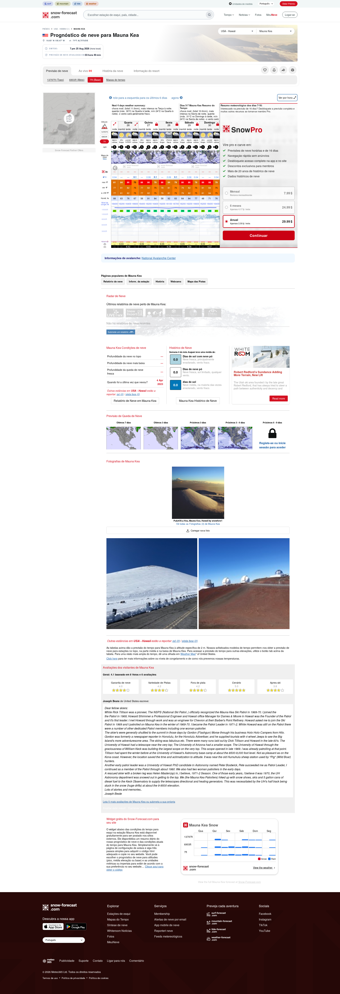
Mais (105, 159)
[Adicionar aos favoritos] (265, 70)
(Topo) (55, 79)
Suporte (84, 961)
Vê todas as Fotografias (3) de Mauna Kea (198, 523)
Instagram (265, 919)
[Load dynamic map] (69, 118)
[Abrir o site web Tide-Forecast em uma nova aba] (77, 3)
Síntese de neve (117, 925)
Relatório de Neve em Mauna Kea (135, 401)
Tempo (228, 14)
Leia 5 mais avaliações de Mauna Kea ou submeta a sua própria (139, 801)
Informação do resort (146, 71)
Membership (162, 914)
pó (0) (120, 394)
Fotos (258, 14)
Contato (98, 961)
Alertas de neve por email (170, 919)
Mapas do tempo (115, 79)
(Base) (95, 79)
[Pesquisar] (209, 14)
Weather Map (188, 654)
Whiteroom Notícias (119, 931)
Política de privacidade (73, 978)
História (160, 281)
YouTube (264, 931)
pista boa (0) (133, 394)
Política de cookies (99, 978)
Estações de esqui (118, 914)
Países (46, 29)
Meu (271, 14)
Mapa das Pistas (196, 281)
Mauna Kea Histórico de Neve (198, 401)
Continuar (259, 235)
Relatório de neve (113, 281)
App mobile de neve (166, 925)
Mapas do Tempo (118, 919)
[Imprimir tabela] (292, 70)
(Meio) (76, 79)
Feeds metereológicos (168, 936)
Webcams (176, 281)
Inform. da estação (139, 281)
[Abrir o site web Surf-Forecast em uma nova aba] (47, 3)
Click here (112, 658)
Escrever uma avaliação (143, 808)
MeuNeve (113, 942)
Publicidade (66, 961)
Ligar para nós (116, 961)
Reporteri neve (163, 931)
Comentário (136, 961)
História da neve (113, 71)
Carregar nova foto (200, 530)
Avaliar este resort (114, 808)
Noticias (243, 14)
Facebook (265, 914)
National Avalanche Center (159, 258)
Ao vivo (83, 71)
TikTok (263, 925)
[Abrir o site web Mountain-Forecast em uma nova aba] (63, 3)
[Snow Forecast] (58, 14)
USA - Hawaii (61, 29)
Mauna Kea (79, 29)
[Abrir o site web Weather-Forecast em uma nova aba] (91, 3)
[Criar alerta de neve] (274, 70)
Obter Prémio (288, 3)
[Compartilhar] (283, 70)
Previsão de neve (57, 71)
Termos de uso (50, 978)
